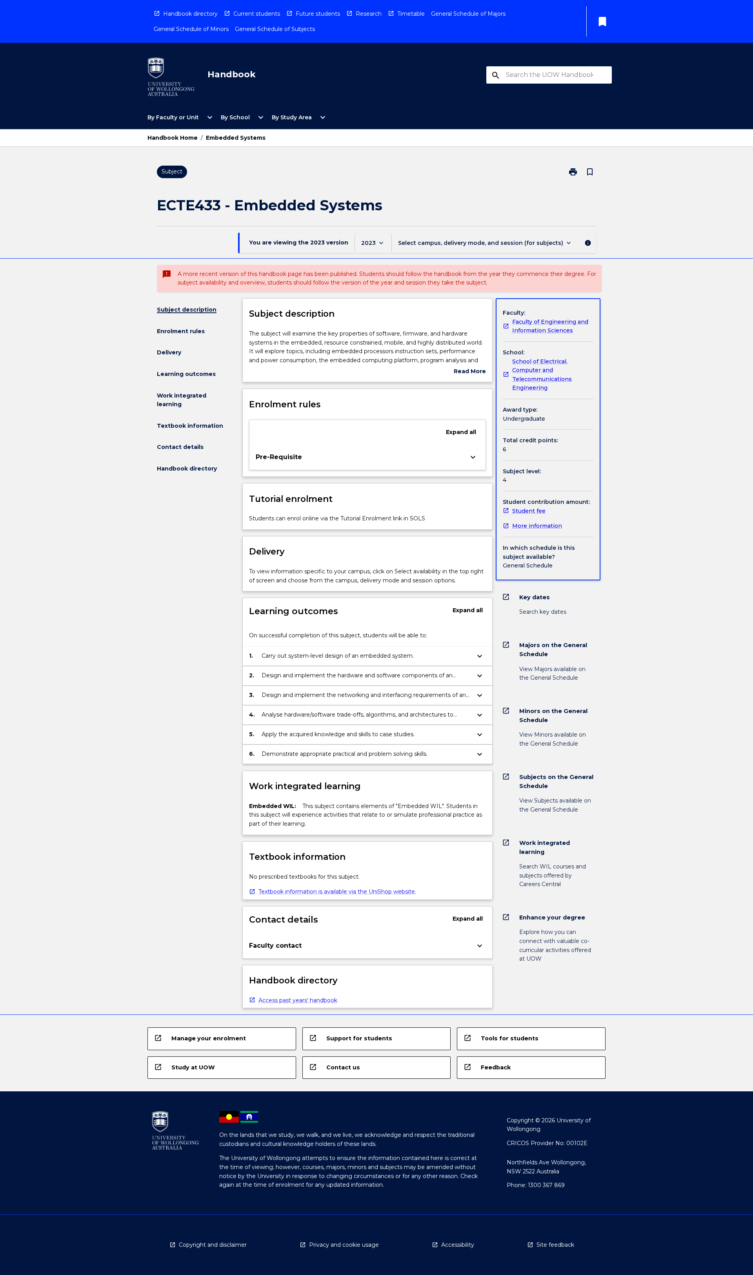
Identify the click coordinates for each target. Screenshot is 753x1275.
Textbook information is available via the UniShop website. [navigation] (337, 891)
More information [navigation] (537, 525)
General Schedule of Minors (191, 29)
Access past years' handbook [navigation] (297, 1000)
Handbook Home (172, 137)
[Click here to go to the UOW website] (171, 78)
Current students (256, 13)
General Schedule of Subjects (275, 29)
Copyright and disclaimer (213, 1244)
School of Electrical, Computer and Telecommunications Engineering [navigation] (542, 375)
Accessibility (457, 1244)
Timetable (411, 13)
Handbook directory (190, 13)
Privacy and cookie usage (344, 1244)
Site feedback (555, 1244)
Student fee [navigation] (529, 510)
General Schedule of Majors (468, 13)
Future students (318, 13)
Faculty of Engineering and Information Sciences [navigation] (550, 326)
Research (369, 13)
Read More (470, 372)
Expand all (461, 432)
